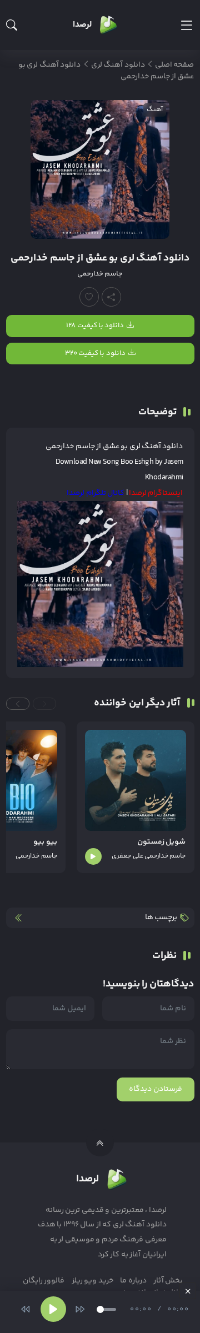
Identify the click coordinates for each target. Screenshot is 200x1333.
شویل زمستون (161, 842)
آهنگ (155, 109)
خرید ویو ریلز (92, 1281)
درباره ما (133, 1281)
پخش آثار (168, 1281)
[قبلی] (25, 1309)
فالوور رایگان (43, 1281)
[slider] (106, 1309)
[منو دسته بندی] (186, 25)
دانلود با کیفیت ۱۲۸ (95, 325)
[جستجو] (11, 25)
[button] (44, 704)
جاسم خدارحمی (100, 273)
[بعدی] (80, 1309)
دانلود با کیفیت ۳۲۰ (95, 353)
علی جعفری (127, 856)
